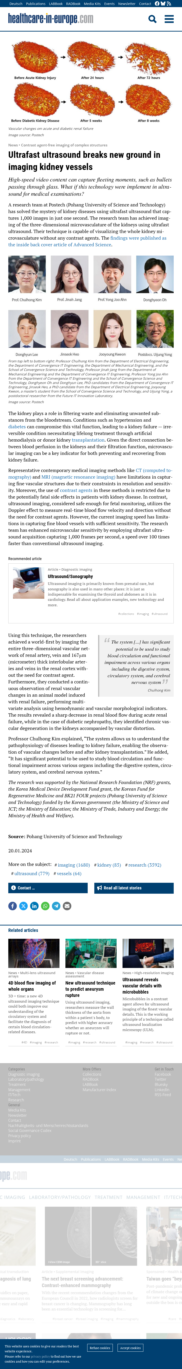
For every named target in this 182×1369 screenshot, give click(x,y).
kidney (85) (109, 865)
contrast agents (76, 490)
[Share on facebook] (12, 906)
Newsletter (127, 3)
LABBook (56, 3)
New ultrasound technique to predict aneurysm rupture (90, 989)
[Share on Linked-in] (34, 906)
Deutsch (16, 3)
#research (51, 1042)
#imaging (143, 614)
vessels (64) (69, 873)
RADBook (73, 3)
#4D (24, 1042)
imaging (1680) (74, 865)
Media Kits (92, 3)
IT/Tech (14, 1094)
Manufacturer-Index (99, 1089)
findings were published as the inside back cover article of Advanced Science (87, 241)
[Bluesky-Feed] (163, 4)
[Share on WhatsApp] (45, 906)
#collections (126, 614)
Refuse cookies (100, 1348)
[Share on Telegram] (56, 906)
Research (16, 1100)
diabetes (17, 426)
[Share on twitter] (23, 906)
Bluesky (161, 1084)
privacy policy (40, 1356)
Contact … (25, 887)
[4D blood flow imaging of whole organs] (33, 953)
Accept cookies (130, 1348)
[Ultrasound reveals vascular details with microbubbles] (148, 953)
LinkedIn (162, 1089)
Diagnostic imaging (24, 1074)
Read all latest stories (121, 887)
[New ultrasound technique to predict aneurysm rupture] (91, 953)
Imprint (14, 1141)
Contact (145, 3)
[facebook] (157, 4)
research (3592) (144, 865)
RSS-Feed (163, 1094)
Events (109, 3)
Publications (36, 3)
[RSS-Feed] (169, 4)
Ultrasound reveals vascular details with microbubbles (142, 986)
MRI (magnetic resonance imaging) (78, 477)
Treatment (17, 1084)
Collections (92, 1074)
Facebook (163, 1074)
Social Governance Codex (29, 1130)
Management (19, 1089)
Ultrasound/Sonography (70, 576)
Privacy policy (19, 1135)
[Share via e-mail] (67, 906)
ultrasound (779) (32, 873)
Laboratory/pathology (26, 1079)
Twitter (160, 1079)
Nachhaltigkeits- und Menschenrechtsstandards (48, 1125)
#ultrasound (160, 614)
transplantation (88, 440)
